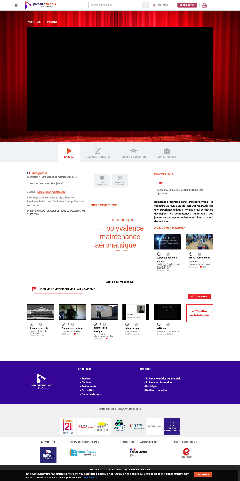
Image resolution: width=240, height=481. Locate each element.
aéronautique (115, 245)
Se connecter (187, 5)
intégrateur (125, 250)
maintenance (120, 237)
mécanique (123, 219)
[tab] (69, 153)
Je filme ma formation (158, 382)
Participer (151, 386)
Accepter (203, 474)
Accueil (31, 22)
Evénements (89, 386)
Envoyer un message (139, 469)
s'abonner (202, 296)
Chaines (86, 382)
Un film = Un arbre (156, 390)
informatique (101, 230)
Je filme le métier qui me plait (163, 378)
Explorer (40, 22)
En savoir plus (91, 477)
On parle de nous (92, 394)
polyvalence (125, 228)
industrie (117, 250)
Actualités (88, 390)
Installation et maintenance (51, 192)
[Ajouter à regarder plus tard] (159, 254)
